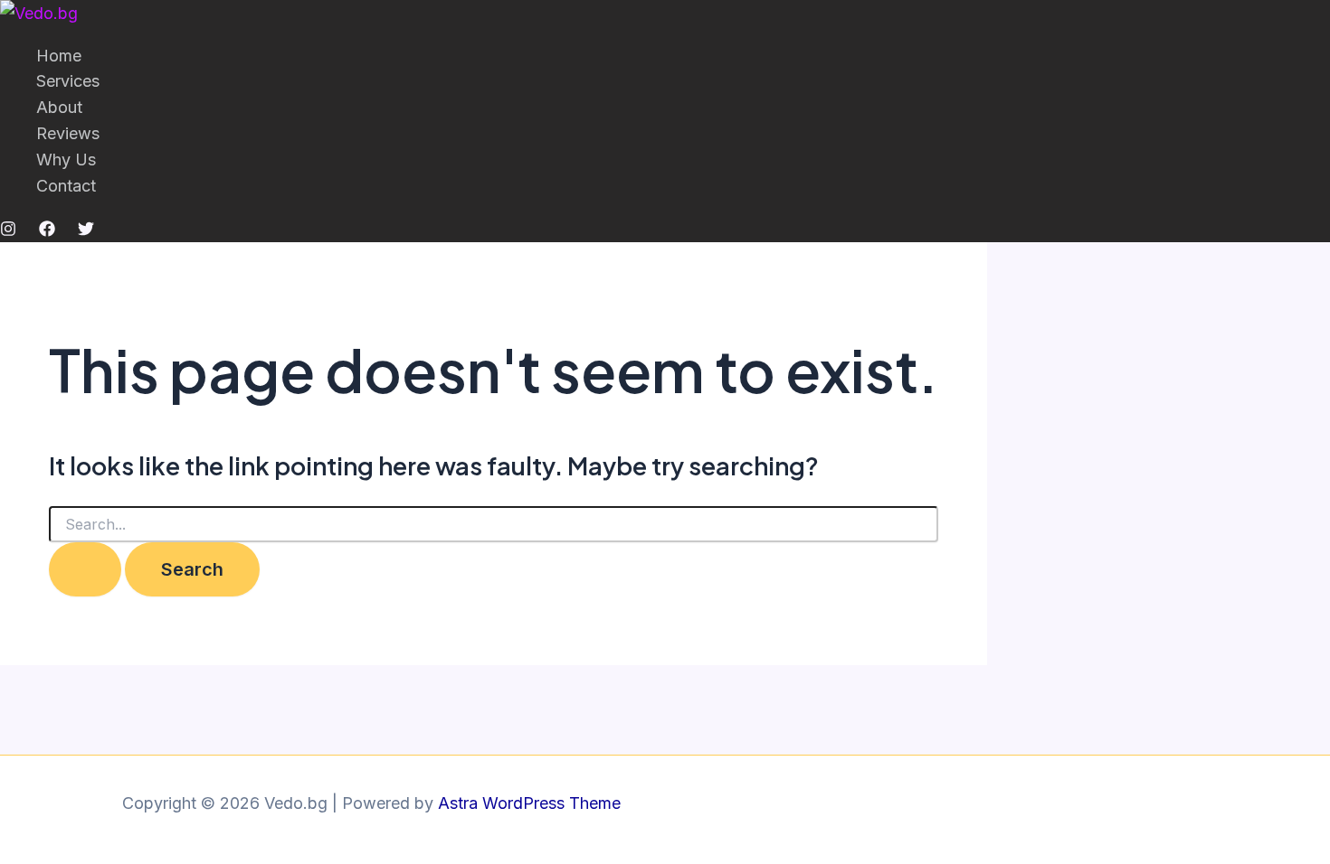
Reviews (68, 133)
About (59, 107)
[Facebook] (47, 230)
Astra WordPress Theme (529, 803)
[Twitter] (86, 230)
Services (68, 80)
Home (58, 55)
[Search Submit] (85, 569)
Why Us (66, 159)
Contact (66, 185)
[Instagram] (8, 230)
